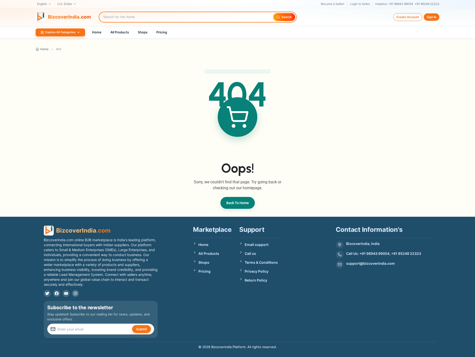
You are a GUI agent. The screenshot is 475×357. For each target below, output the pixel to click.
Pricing (161, 32)
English (42, 4)
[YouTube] (66, 293)
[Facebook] (57, 293)
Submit (141, 329)
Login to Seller (360, 4)
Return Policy (256, 280)
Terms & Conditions (261, 262)
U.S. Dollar (64, 4)
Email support (256, 244)
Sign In (431, 17)
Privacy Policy (256, 271)
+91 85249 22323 (427, 4)
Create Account (407, 17)
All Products (119, 32)
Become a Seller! (332, 4)
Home (96, 32)
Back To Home (237, 203)
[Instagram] (75, 293)
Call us (250, 253)
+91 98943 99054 (400, 4)
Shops (142, 32)
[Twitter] (47, 293)
